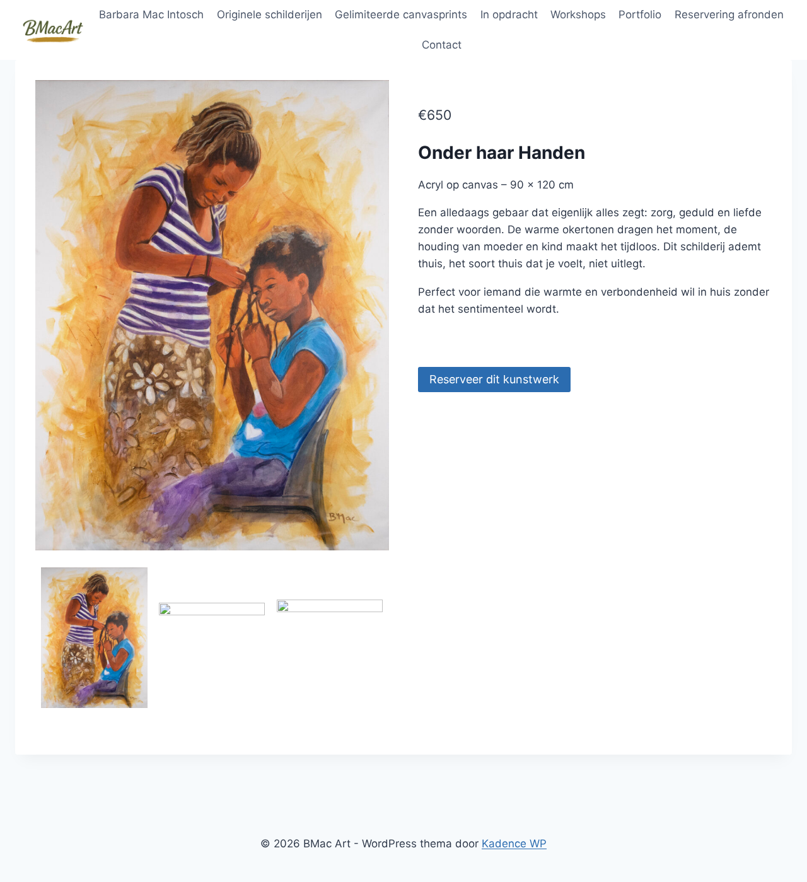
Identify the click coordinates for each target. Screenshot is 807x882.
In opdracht (509, 14)
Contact (442, 44)
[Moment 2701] (212, 656)
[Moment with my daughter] (212, 315)
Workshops (578, 14)
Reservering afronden (729, 14)
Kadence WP (514, 843)
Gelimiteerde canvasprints (401, 14)
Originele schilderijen (269, 14)
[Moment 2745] (330, 654)
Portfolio (639, 14)
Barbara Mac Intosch (151, 14)
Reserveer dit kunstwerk (494, 379)
